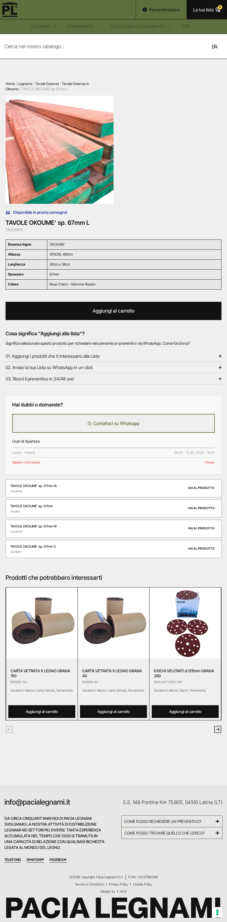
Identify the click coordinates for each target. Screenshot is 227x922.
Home (10, 83)
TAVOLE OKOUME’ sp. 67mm (31, 506)
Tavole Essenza (47, 83)
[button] (9, 729)
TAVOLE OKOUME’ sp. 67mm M (33, 526)
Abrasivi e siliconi (22, 690)
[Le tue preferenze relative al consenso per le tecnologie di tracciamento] (217, 912)
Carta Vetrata (45, 690)
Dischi (183, 690)
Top (186, 26)
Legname (40, 26)
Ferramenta (80, 26)
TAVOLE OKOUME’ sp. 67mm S (33, 546)
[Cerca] (213, 46)
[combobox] (100, 46)
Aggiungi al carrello (113, 311)
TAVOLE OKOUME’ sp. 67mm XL (33, 486)
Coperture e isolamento (137, 26)
